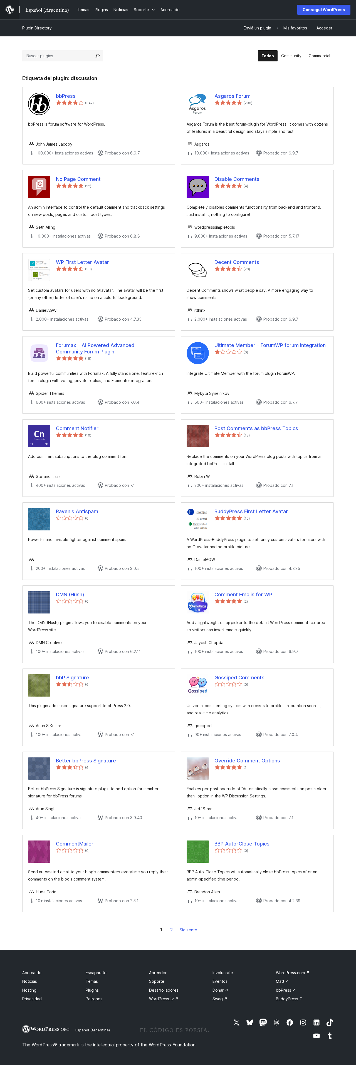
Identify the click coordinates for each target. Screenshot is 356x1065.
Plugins (92, 990)
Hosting (29, 990)
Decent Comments (236, 262)
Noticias (29, 981)
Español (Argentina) (92, 1030)
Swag (220, 998)
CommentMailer (74, 844)
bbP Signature (72, 677)
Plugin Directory (37, 28)
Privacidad (32, 998)
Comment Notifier (77, 428)
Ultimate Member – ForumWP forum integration (270, 345)
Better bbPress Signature (86, 761)
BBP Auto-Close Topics (242, 844)
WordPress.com (293, 972)
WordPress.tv (164, 998)
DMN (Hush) (70, 594)
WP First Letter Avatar (82, 262)
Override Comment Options (247, 761)
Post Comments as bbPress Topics (256, 428)
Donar (220, 990)
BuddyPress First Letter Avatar (251, 511)
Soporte (156, 981)
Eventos (220, 981)
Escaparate (96, 972)
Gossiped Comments (239, 677)
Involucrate (222, 972)
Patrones (94, 998)
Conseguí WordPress (324, 9)
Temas (92, 981)
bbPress (66, 96)
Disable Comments (236, 179)
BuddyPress (289, 998)
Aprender (158, 972)
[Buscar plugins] (97, 55)
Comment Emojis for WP (243, 594)
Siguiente (188, 929)
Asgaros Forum (232, 96)
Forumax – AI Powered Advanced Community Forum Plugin (95, 348)
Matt (282, 981)
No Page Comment (78, 179)
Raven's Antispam (77, 511)
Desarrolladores (164, 990)
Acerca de (31, 972)
